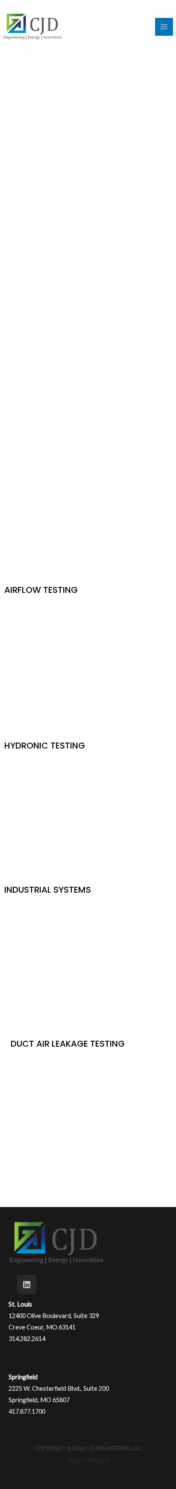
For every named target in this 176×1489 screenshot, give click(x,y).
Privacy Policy (88, 1460)
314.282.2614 (27, 1338)
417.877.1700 (27, 1411)
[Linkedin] (26, 1284)
